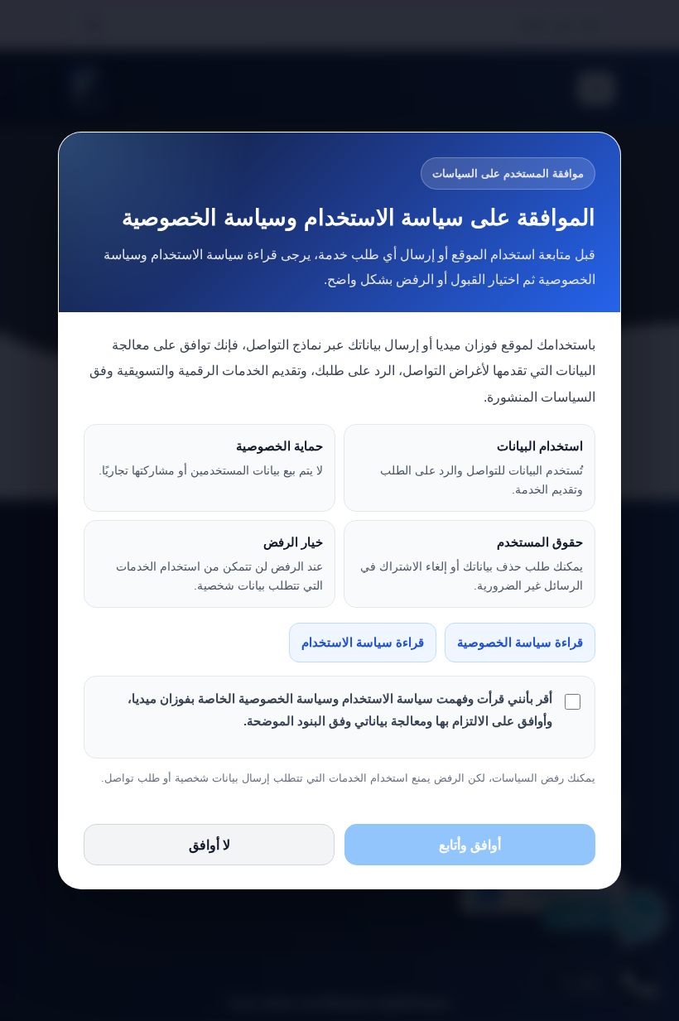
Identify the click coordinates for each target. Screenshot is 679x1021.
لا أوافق (209, 845)
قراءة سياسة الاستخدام (362, 642)
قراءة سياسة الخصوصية (520, 642)
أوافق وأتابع (470, 845)
